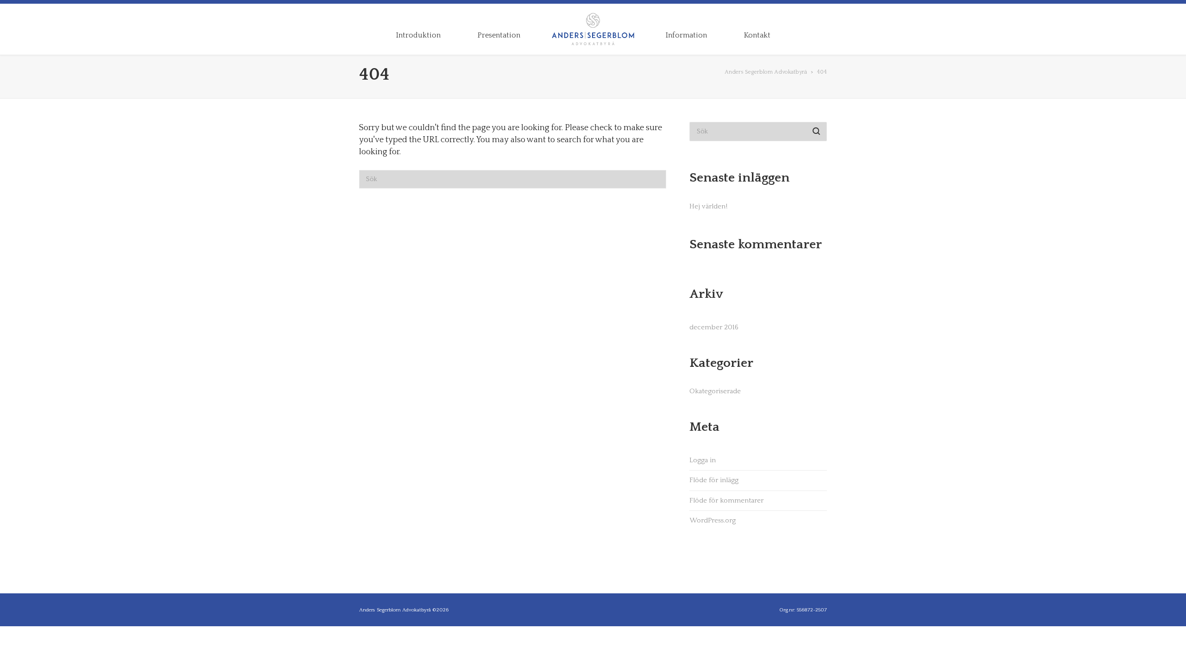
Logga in (702, 460)
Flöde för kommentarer (726, 500)
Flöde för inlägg (713, 480)
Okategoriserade (715, 391)
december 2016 (713, 327)
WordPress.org (712, 520)
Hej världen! (708, 206)
